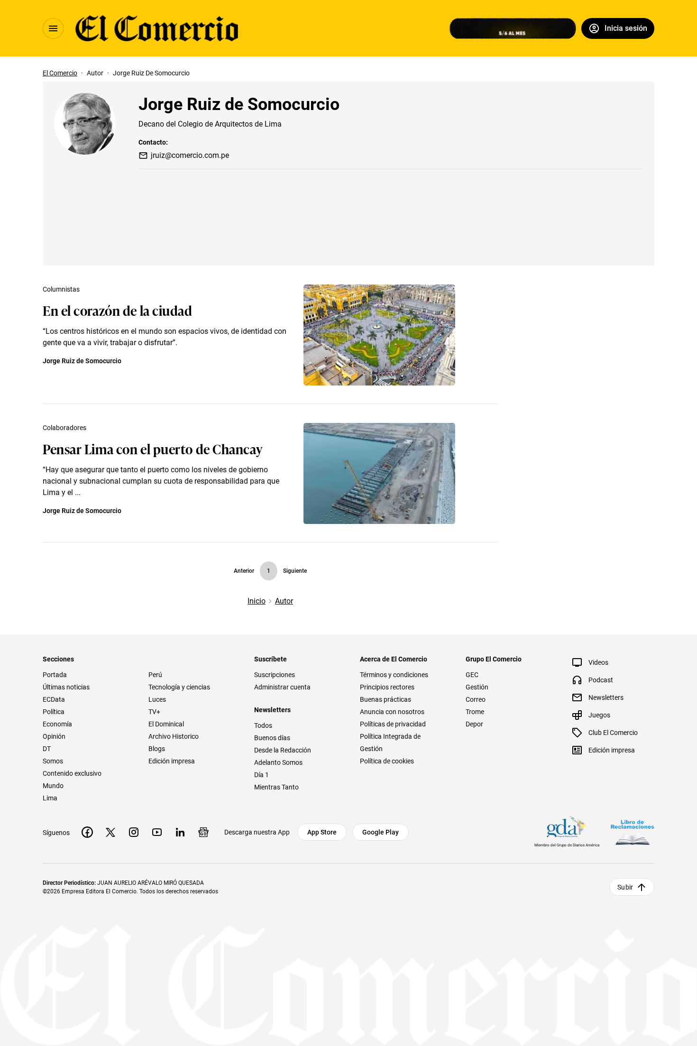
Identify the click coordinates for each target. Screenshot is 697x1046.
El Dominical (166, 724)
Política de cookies (387, 761)
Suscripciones (274, 675)
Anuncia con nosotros (392, 712)
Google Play (380, 832)
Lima (50, 798)
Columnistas (61, 289)
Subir (625, 887)
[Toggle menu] (53, 28)
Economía (57, 724)
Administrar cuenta (282, 687)
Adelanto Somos (278, 762)
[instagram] (133, 832)
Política (53, 712)
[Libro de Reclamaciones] (632, 832)
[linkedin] (180, 832)
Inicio (257, 601)
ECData (54, 699)
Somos (53, 761)
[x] (110, 832)
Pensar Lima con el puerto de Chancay (152, 448)
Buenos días (272, 738)
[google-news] (203, 832)
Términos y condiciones (394, 675)
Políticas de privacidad (393, 724)
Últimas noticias (66, 687)
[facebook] (87, 832)
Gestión (477, 687)
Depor (474, 724)
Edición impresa (171, 761)
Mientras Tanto (276, 787)
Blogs (156, 748)
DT (47, 748)
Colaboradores (64, 427)
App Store (322, 832)
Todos (263, 725)
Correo (476, 699)
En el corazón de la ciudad (118, 310)
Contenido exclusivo (72, 773)
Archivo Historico (173, 736)
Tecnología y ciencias (179, 687)
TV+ (154, 712)
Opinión (54, 736)
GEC (472, 675)
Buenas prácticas (385, 699)
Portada (55, 675)
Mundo (53, 785)
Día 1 (261, 775)
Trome (475, 712)
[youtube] (157, 832)
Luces (157, 699)
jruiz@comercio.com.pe (190, 155)
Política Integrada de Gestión (390, 742)
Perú (155, 675)
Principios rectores (387, 687)
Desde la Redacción (282, 750)
